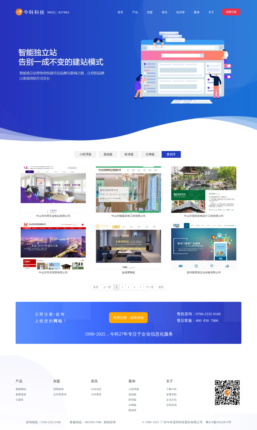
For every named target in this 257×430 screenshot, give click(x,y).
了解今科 (171, 389)
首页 (95, 287)
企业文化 (171, 399)
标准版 (132, 399)
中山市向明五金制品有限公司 (53, 216)
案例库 (132, 410)
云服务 (20, 399)
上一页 (107, 287)
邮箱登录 (110, 422)
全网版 (132, 405)
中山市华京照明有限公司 (53, 272)
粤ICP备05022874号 (218, 422)
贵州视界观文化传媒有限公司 (204, 272)
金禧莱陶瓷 (128, 272)
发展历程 (171, 394)
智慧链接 (21, 394)
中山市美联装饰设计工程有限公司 (204, 216)
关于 (169, 381)
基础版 (132, 394)
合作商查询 (59, 394)
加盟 (56, 381)
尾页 (161, 287)
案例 (131, 381)
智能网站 (21, 389)
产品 (19, 381)
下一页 (150, 287)
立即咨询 (171, 405)
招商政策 (58, 389)
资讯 (94, 381)
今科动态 (96, 389)
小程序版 (133, 389)
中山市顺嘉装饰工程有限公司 (128, 216)
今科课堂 (96, 394)
